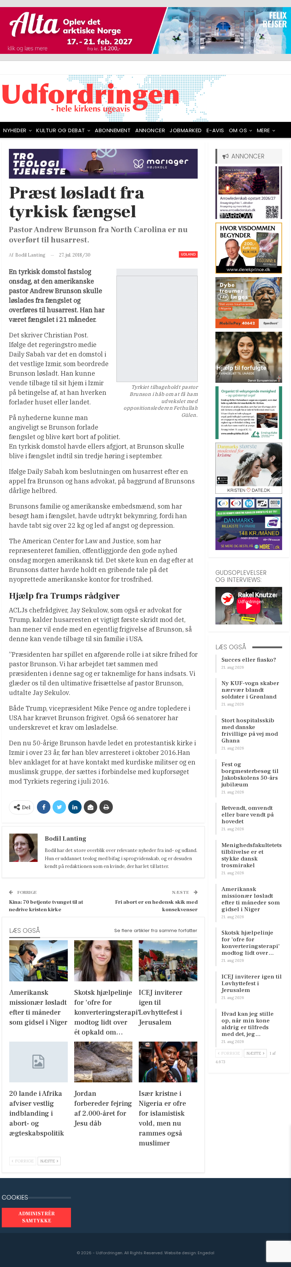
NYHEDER (15, 130)
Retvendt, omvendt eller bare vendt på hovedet (247, 814)
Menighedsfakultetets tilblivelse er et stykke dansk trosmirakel (251, 855)
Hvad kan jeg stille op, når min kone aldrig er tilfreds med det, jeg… (247, 1024)
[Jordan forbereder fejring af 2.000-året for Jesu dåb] (103, 1062)
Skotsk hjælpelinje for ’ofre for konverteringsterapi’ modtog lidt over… (250, 943)
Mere (263, 130)
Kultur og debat (60, 130)
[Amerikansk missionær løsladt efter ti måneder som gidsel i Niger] (38, 960)
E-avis (215, 130)
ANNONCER (150, 130)
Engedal (206, 1253)
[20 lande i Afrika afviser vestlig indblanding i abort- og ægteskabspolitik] (38, 1062)
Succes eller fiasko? (248, 660)
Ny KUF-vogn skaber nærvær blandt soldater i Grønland (250, 690)
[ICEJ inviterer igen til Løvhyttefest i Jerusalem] (168, 960)
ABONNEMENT (113, 130)
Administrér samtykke (36, 1217)
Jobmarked (186, 130)
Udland (188, 254)
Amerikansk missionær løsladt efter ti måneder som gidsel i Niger (250, 899)
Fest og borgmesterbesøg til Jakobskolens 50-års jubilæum (250, 775)
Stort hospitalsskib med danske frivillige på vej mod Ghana (249, 731)
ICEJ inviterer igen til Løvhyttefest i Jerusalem (251, 983)
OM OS (238, 130)
